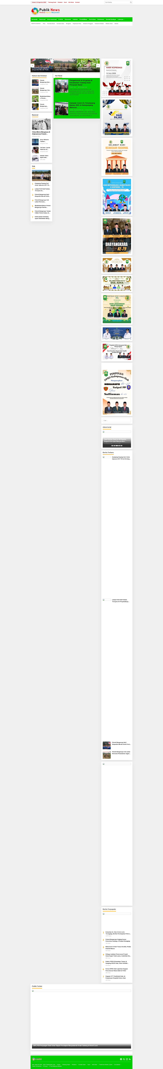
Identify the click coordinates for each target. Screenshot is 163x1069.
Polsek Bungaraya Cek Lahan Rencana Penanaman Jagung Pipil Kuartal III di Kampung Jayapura (64, 69)
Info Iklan (94, 1064)
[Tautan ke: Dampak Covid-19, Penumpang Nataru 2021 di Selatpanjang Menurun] (61, 108)
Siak (75, 87)
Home (58, 1064)
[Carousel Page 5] (121, 445)
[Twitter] (124, 1059)
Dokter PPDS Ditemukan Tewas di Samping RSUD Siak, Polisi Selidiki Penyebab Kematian (116, 962)
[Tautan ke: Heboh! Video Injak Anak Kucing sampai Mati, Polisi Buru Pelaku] (35, 158)
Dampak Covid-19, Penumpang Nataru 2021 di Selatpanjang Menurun (82, 105)
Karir (89, 1064)
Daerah (71, 109)
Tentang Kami (66, 1064)
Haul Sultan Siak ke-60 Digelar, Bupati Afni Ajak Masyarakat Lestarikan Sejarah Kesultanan (115, 440)
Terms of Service (36, 1066)
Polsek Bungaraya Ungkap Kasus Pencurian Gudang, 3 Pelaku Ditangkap (118, 940)
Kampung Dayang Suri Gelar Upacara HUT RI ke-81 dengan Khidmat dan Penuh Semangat (42, 184)
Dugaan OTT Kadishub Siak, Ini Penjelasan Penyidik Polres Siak (116, 977)
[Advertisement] (81, 42)
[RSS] (130, 1059)
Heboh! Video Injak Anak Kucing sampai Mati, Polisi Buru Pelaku (45, 156)
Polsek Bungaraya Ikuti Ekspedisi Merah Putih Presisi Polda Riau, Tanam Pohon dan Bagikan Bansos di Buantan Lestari (42, 69)
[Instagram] (127, 1059)
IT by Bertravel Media (56, 1066)
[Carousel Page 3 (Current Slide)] (117, 445)
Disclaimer (117, 1064)
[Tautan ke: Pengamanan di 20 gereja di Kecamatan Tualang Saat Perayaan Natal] (61, 86)
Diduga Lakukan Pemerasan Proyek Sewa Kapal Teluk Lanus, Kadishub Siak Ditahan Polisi (118, 955)
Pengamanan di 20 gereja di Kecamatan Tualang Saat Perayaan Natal (81, 82)
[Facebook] (121, 1059)
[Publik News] (45, 11)
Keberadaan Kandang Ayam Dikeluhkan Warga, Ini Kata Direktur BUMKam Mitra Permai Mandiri (42, 217)
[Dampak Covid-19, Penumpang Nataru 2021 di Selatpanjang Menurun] (92, 115)
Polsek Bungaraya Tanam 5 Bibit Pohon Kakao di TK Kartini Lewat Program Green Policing (45, 105)
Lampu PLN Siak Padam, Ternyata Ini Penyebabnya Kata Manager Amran (42, 190)
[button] (130, 2)
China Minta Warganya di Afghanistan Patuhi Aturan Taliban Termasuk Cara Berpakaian (41, 133)
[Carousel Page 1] (112, 445)
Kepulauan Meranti (78, 109)
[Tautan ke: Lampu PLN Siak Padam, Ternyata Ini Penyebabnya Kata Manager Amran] (107, 669)
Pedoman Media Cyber (105, 1064)
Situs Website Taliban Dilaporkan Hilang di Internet (44, 140)
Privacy (45, 1066)
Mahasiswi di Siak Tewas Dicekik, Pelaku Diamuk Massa (118, 947)
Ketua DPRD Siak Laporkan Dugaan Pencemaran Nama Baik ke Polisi (117, 969)
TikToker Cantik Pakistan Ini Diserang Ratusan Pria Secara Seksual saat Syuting (45, 148)
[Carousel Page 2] (115, 445)
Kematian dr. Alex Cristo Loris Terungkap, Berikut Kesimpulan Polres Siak (118, 933)
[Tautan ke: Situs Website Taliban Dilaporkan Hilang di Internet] (35, 142)
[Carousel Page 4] (119, 445)
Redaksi (74, 1064)
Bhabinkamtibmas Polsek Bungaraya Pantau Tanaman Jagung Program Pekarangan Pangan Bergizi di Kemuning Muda (87, 69)
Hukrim (71, 87)
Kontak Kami (82, 1064)
